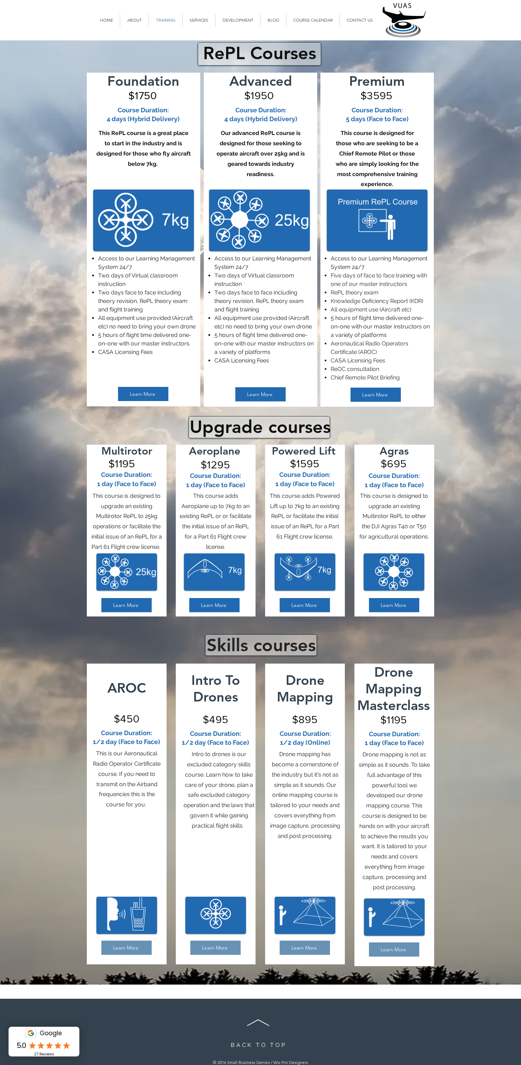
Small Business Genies (248, 1062)
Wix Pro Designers (290, 1062)
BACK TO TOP (259, 1045)
